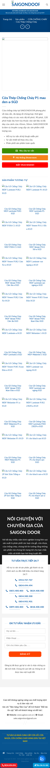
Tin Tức (22, 755)
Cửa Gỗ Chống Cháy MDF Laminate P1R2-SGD (13, 211)
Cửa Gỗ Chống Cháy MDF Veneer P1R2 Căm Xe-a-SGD (12, 283)
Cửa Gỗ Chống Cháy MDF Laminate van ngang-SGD (37, 388)
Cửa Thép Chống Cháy (26, 22)
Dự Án (36, 753)
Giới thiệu (19, 753)
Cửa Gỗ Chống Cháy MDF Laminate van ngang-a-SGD (37, 283)
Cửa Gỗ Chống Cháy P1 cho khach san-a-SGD (37, 496)
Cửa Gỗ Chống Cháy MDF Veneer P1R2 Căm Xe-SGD (12, 319)
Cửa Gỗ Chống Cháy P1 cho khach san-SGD (37, 460)
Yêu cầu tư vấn (42, 765)
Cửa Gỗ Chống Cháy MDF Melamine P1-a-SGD (13, 424)
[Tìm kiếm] (47, 4)
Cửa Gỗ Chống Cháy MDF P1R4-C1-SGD (12, 246)
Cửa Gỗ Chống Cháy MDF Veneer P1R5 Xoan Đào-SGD (37, 319)
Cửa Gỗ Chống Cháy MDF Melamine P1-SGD (12, 460)
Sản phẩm (20, 19)
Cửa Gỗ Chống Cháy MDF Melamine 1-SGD (37, 354)
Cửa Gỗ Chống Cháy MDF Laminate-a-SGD (13, 354)
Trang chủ (7, 19)
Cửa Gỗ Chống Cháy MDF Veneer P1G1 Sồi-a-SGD (37, 247)
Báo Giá (44, 753)
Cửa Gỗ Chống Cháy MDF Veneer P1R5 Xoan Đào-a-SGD (12, 388)
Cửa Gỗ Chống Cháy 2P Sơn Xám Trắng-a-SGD (13, 496)
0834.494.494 (10, 765)
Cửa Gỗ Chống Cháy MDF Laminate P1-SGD (37, 211)
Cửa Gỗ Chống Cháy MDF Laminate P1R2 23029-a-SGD (37, 424)
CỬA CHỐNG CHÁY (37, 19)
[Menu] (3, 4)
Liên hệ (29, 755)
